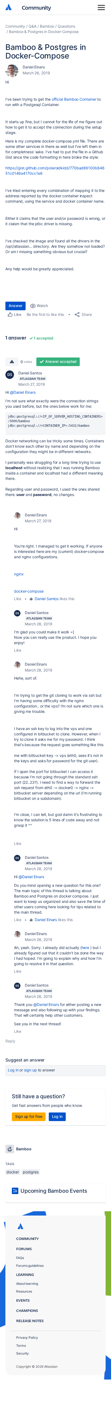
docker (12, 1172)
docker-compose (29, 591)
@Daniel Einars (23, 392)
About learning (27, 1284)
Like (17, 598)
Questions (66, 26)
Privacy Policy (27, 1338)
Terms (21, 1346)
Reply (10, 1041)
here (86, 947)
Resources (24, 1291)
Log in (13, 1070)
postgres (30, 1172)
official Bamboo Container (74, 99)
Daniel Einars (34, 67)
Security (22, 1353)
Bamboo (47, 26)
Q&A (32, 26)
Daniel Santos (30, 373)
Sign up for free (28, 1116)
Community (36, 7)
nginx (19, 574)
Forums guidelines (30, 1266)
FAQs (20, 1258)
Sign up (30, 1070)
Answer (15, 305)
